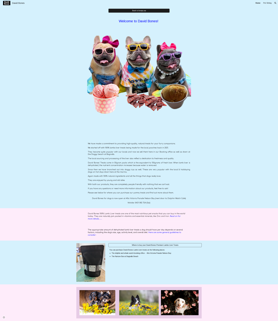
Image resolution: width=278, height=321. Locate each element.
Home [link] (258, 3)
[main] (139, 23)
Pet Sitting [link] (267, 3)
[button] (275, 3)
